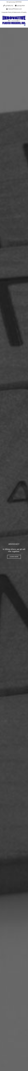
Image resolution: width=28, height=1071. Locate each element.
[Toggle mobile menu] (25, 25)
